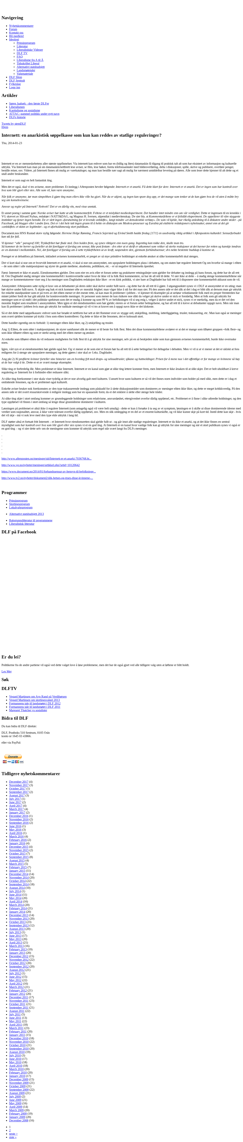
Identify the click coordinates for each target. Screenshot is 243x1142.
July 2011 (15, 1014)
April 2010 (15, 1065)
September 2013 (19, 925)
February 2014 (18, 908)
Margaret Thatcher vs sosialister (28, 710)
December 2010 (18, 1038)
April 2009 (15, 1106)
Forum (13, 29)
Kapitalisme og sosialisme (24, 110)
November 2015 (19, 850)
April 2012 (15, 983)
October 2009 (17, 1086)
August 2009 (17, 1093)
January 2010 (17, 1076)
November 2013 (19, 918)
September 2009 (19, 1089)
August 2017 (17, 795)
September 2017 (19, 792)
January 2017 (17, 812)
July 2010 (15, 1055)
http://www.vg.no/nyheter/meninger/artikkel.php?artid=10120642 (41, 465)
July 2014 (15, 891)
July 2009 (15, 1096)
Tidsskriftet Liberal (28, 63)
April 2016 (15, 833)
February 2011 (18, 1031)
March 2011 (16, 1028)
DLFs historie (17, 117)
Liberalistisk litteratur (21, 523)
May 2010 (15, 1062)
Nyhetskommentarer (21, 25)
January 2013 (17, 952)
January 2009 (17, 1117)
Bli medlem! (16, 36)
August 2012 (17, 969)
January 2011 (17, 1035)
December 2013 (18, 915)
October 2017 (17, 788)
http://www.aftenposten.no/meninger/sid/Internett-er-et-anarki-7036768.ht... (47, 458)
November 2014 (19, 877)
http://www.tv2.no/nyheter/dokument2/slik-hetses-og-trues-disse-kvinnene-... (47, 478)
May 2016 (15, 829)
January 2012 (17, 993)
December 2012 (18, 956)
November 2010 (19, 1041)
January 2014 (17, 911)
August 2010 (17, 1052)
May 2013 (15, 939)
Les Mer (7, 671)
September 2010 (19, 1048)
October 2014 (17, 881)
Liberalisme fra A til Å (30, 60)
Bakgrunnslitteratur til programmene (30, 520)
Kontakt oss (16, 32)
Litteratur (22, 46)
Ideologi (14, 39)
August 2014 (17, 887)
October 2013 (17, 922)
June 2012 (15, 976)
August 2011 (16, 1011)
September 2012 (19, 966)
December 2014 (18, 874)
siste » (13, 1137)
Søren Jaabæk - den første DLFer (29, 103)
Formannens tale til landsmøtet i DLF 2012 (35, 703)
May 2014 (15, 898)
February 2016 (18, 839)
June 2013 (15, 935)
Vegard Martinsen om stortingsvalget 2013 (34, 700)
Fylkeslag (15, 84)
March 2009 (16, 1110)
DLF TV (22, 53)
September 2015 (19, 857)
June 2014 (15, 894)
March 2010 (16, 1069)
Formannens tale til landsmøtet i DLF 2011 (34, 706)
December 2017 (18, 781)
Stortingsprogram (19, 504)
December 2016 (18, 816)
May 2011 (15, 1021)
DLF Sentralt (17, 80)
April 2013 (15, 942)
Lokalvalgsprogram (20, 507)
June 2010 (15, 1058)
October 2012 (17, 963)
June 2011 (15, 1017)
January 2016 (17, 843)
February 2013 (18, 949)
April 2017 (15, 805)
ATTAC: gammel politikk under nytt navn (34, 113)
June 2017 (15, 802)
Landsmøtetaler (26, 70)
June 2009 (15, 1100)
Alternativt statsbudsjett (31, 66)
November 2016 (19, 819)
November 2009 (19, 1082)
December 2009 (18, 1079)
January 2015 (17, 870)
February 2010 (18, 1072)
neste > (13, 1133)
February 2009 (18, 1113)
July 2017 (15, 798)
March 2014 (16, 904)
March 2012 (16, 987)
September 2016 (19, 822)
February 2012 (18, 990)
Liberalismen (17, 107)
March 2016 (16, 836)
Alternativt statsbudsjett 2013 (26, 513)
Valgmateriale (25, 73)
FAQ (20, 56)
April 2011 (15, 1024)
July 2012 (15, 973)
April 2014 (15, 901)
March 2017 (16, 809)
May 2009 (15, 1103)
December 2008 (18, 1120)
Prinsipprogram (26, 42)
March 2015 (16, 863)
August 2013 (17, 928)
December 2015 (18, 846)
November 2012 (19, 959)
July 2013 (15, 932)
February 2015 (18, 867)
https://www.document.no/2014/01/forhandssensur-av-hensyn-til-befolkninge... (49, 471)
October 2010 (17, 1045)
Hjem (5, 127)
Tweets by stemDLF (14, 123)
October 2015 (17, 853)
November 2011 (18, 1000)
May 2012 (15, 980)
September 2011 (18, 1007)
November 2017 (19, 785)
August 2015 (17, 860)
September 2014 (19, 884)
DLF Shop (15, 77)
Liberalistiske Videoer (30, 49)
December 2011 (18, 997)
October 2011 (17, 1004)
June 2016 (15, 826)
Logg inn (14, 87)
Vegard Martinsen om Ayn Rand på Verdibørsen (38, 696)
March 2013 (16, 946)
